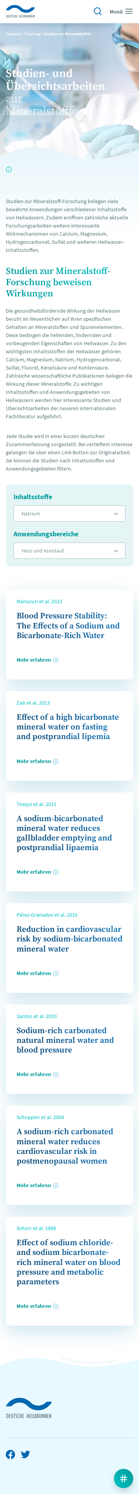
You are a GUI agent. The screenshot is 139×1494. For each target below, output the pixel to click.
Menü (116, 11)
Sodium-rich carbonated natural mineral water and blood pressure (65, 1040)
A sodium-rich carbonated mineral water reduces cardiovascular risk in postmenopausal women (65, 1146)
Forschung (32, 33)
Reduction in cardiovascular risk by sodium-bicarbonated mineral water (69, 939)
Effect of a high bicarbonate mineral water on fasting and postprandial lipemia (68, 727)
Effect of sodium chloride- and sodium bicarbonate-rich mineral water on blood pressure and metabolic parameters (68, 1262)
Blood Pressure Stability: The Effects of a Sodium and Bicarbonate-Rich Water (68, 625)
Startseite (13, 33)
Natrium (31, 513)
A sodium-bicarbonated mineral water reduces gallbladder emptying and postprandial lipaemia (64, 833)
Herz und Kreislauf (43, 550)
